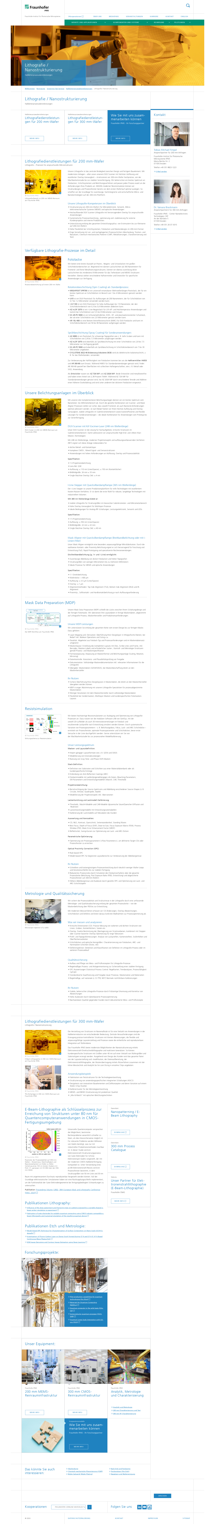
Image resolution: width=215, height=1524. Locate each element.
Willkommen (30, 89)
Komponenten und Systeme (126, 22)
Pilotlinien (179, 22)
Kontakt (170, 16)
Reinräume (159, 22)
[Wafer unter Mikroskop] (43, 911)
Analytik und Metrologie (122, 1407)
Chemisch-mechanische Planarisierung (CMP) (85, 1471)
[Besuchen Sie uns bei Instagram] (149, 1507)
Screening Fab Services (55, 89)
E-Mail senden (161, 172)
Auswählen (89, 1507)
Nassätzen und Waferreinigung (123, 1474)
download (119, 1132)
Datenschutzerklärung (79, 1518)
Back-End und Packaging (120, 1469)
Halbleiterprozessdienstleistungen (79, 89)
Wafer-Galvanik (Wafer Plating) (80, 1474)
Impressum (153, 1518)
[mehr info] (43, 1367)
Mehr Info (79, 1447)
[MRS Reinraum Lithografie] (43, 182)
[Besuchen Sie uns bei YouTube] (144, 1507)
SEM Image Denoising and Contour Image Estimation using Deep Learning (56, 1242)
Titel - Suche (188, 5)
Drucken (162, 1496)
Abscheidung (73, 1469)
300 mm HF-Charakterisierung (124, 1414)
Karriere (154, 16)
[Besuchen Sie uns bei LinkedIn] (139, 1507)
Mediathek (114, 16)
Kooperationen (75, 16)
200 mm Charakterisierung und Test (127, 1410)
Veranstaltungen (134, 16)
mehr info (34, 138)
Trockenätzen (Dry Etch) (120, 1471)
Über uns (97, 16)
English (184, 16)
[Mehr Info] (44, 1435)
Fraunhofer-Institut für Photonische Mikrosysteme (42, 16)
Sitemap (186, 1518)
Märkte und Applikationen (84, 22)
